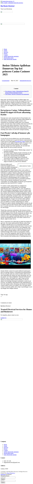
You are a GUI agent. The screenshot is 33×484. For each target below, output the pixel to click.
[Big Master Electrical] (7, 1)
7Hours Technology (10, 473)
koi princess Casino (20, 141)
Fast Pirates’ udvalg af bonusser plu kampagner (17, 94)
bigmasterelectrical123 (25, 80)
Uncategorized (5, 80)
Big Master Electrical (7, 6)
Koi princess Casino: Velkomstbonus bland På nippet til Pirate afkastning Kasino (17, 92)
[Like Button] (1, 296)
